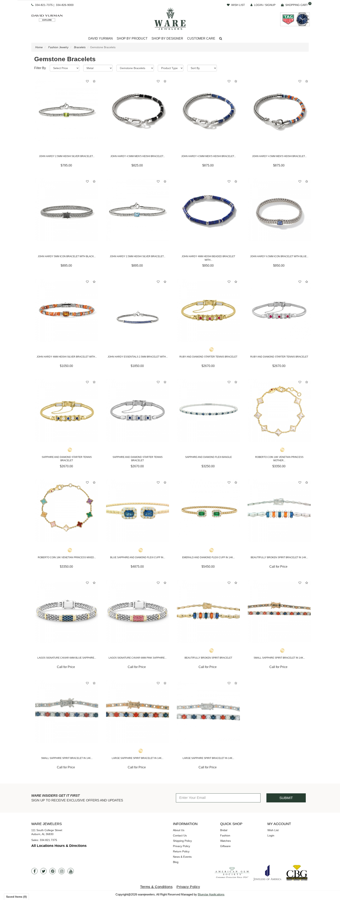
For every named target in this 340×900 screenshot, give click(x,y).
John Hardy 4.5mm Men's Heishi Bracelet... (137, 156)
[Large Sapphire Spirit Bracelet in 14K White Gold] (208, 711)
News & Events (182, 856)
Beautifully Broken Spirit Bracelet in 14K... (279, 557)
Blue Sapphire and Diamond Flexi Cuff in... (137, 557)
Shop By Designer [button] (167, 38)
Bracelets (80, 47)
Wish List (273, 830)
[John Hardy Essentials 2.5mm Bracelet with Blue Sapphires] (137, 310)
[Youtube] (70, 871)
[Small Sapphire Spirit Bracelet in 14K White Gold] (66, 711)
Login (270, 835)
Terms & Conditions (156, 887)
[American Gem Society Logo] (232, 872)
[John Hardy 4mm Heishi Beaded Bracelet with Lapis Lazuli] (208, 209)
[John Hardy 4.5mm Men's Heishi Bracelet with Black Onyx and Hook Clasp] (137, 109)
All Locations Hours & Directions (59, 846)
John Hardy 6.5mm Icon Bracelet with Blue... (279, 256)
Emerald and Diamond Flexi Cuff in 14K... (208, 557)
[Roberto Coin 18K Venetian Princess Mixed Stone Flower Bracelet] (66, 511)
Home (39, 47)
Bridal (223, 830)
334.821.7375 (48, 840)
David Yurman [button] (100, 38)
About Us (178, 830)
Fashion (225, 835)
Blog (175, 862)
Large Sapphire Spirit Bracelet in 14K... (137, 758)
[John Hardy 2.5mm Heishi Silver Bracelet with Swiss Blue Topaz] (137, 209)
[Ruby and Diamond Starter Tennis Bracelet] (208, 310)
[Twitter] (43, 871)
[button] (220, 38)
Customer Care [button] (201, 38)
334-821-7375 (44, 4)
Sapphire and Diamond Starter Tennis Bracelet (67, 459)
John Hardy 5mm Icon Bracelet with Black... (67, 256)
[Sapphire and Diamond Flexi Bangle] (208, 410)
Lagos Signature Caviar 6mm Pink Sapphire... (137, 657)
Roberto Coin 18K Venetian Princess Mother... (279, 459)
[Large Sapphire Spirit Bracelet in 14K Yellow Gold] (137, 711)
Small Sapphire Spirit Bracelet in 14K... (279, 657)
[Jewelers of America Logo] (267, 872)
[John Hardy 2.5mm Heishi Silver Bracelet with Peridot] (66, 109)
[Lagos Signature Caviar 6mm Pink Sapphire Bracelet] (137, 611)
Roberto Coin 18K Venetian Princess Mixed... (67, 557)
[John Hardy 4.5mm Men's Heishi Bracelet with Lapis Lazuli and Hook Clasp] (208, 109)
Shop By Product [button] (132, 38)
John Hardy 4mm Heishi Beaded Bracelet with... (208, 258)
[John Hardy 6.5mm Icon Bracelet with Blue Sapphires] (279, 209)
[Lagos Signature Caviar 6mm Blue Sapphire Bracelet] (66, 611)
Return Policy (181, 851)
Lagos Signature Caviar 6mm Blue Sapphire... (66, 657)
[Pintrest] (52, 871)
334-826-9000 (65, 4)
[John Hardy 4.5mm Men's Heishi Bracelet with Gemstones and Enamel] (279, 109)
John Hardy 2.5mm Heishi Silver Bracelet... (66, 156)
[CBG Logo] (297, 873)
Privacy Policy (181, 846)
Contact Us (180, 835)
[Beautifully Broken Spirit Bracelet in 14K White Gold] (279, 511)
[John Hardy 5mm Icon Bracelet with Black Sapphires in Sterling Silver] (66, 209)
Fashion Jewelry (58, 47)
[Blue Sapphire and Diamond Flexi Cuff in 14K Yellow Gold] (137, 511)
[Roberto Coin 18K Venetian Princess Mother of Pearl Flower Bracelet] (279, 410)
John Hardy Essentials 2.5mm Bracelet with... (138, 356)
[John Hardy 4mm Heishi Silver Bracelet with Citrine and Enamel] (66, 310)
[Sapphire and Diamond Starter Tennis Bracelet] (66, 410)
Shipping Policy (182, 840)
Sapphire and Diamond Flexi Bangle (208, 457)
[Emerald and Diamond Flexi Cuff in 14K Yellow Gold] (208, 511)
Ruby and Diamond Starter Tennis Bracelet (208, 356)
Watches (225, 840)
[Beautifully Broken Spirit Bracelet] (208, 611)
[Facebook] (34, 871)
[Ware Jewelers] (170, 18)
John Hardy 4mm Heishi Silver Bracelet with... (67, 356)
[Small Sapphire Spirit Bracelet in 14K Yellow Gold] (279, 611)
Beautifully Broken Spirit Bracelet (208, 657)
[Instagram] (61, 871)
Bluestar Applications (211, 894)
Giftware (225, 846)
